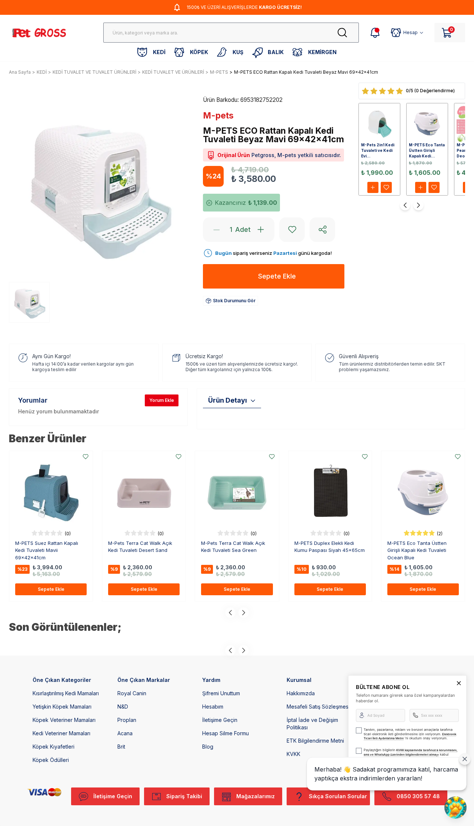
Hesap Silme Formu (225, 733)
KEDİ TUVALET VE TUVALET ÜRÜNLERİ (94, 72)
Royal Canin (131, 693)
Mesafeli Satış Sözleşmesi (318, 706)
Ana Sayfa (20, 72)
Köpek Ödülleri (51, 760)
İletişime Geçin (219, 720)
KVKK (293, 754)
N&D (122, 706)
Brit (121, 746)
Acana (125, 733)
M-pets (218, 115)
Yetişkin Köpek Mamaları (62, 706)
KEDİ (42, 72)
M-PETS (219, 72)
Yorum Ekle (161, 400)
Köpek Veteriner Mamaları (64, 720)
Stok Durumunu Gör (234, 300)
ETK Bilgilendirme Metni (315, 740)
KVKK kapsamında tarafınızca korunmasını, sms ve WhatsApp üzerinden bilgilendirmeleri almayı (410, 752)
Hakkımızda (301, 693)
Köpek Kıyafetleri (53, 746)
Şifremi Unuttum (221, 693)
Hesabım (212, 706)
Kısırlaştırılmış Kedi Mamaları (66, 693)
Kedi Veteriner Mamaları (61, 733)
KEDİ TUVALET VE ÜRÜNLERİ (173, 72)
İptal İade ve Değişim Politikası (312, 723)
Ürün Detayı (227, 400)
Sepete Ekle (51, 589)
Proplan (126, 720)
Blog (207, 746)
